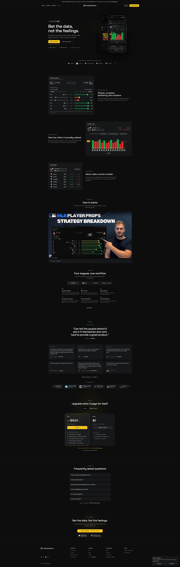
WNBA (90, 554)
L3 (56, 91)
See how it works (66, 41)
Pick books (77, 169)
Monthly (85, 408)
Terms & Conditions (128, 550)
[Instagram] (41, 557)
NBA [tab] (107, 283)
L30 (86, 91)
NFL (89, 550)
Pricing (72, 552)
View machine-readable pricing (90, 450)
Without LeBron (123, 133)
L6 (58, 91)
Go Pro (77, 427)
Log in (126, 5)
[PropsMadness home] (90, 5)
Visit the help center (95, 503)
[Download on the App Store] (83, 535)
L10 (61, 91)
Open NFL (89, 307)
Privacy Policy (127, 552)
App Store (63, 47)
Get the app (73, 557)
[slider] (108, 141)
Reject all (159, 563)
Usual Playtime (103, 133)
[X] (43, 557)
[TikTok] (48, 557)
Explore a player (134, 5)
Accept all (171, 563)
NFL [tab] (74, 283)
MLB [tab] (86, 283)
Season (52, 91)
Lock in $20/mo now (97, 448)
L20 (83, 91)
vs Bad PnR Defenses (113, 133)
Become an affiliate (110, 557)
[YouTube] (45, 557)
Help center (108, 554)
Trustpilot (52, 47)
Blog (107, 550)
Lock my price (114, 1)
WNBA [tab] (96, 283)
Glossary (108, 552)
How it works (73, 550)
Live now (52, 21)
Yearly (93, 408)
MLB (89, 552)
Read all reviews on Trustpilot (89, 377)
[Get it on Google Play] (96, 535)
